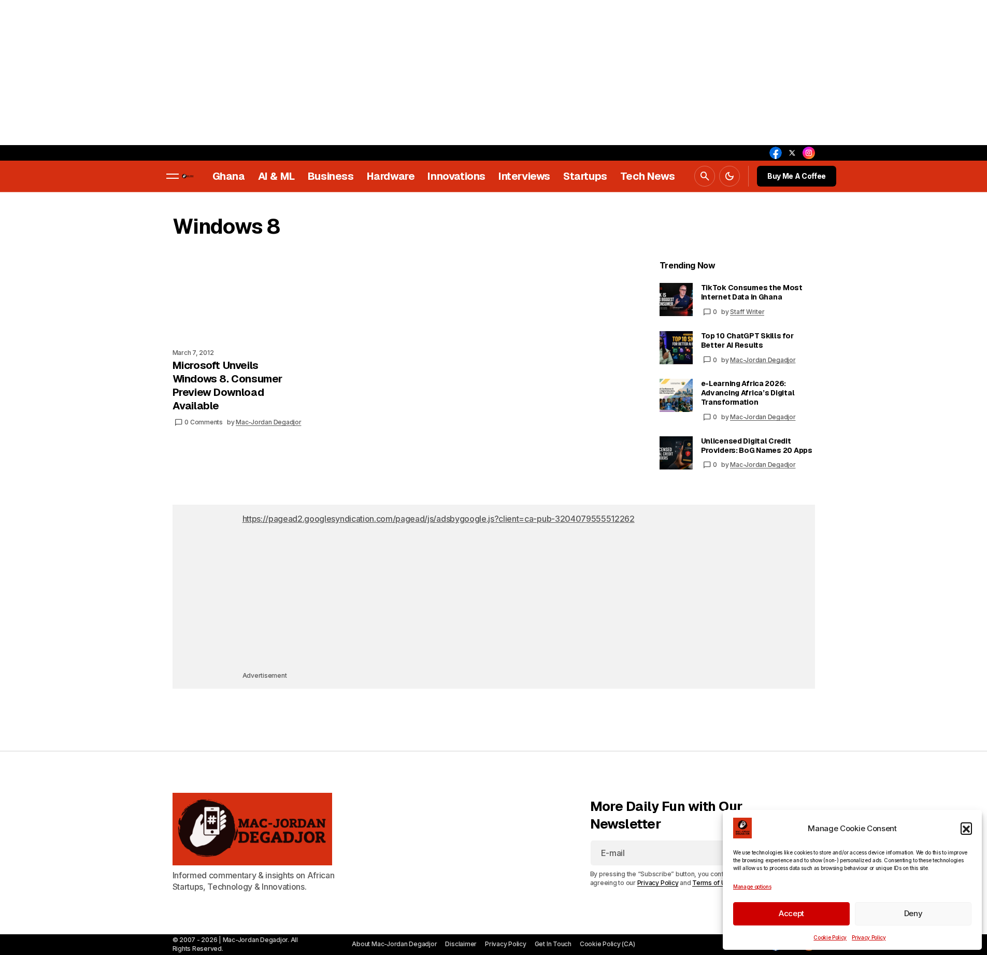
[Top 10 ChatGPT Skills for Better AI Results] (676, 347)
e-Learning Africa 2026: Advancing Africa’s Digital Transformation (748, 393)
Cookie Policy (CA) (607, 944)
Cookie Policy (830, 937)
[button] (966, 828)
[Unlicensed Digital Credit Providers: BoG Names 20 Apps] (676, 452)
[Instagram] (808, 152)
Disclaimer (461, 944)
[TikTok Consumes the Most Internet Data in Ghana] (676, 299)
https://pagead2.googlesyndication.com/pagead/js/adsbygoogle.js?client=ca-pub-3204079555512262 (438, 519)
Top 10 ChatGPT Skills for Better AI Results (747, 340)
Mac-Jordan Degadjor (762, 360)
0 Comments (203, 422)
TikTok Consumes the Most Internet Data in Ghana (752, 292)
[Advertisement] (311, 72)
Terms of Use (712, 883)
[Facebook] (775, 152)
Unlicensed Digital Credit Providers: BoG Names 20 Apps (756, 445)
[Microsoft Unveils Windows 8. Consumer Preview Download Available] (243, 300)
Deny (913, 913)
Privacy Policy (869, 937)
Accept (791, 913)
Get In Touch (553, 944)
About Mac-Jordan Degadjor (394, 944)
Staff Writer (747, 312)
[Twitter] (792, 152)
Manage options (752, 886)
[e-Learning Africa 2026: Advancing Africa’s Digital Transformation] (676, 395)
